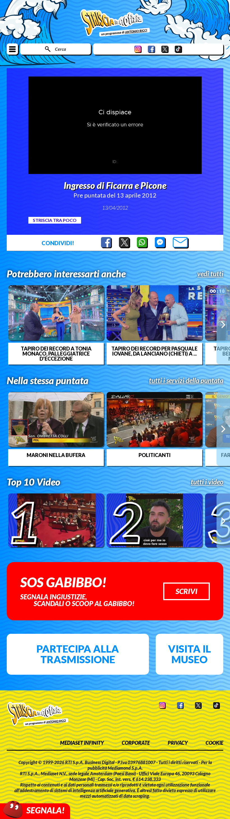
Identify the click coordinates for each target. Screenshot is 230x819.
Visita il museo (189, 653)
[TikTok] (178, 49)
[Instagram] (138, 49)
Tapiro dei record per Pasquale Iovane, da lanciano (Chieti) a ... (154, 351)
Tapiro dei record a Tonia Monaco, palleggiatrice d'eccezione (56, 353)
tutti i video (207, 482)
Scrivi (186, 591)
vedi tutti (210, 273)
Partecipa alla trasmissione (77, 653)
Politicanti (155, 455)
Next (223, 325)
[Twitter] (165, 49)
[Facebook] (151, 49)
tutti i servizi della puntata (186, 380)
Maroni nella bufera (56, 455)
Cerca (60, 49)
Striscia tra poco (55, 220)
